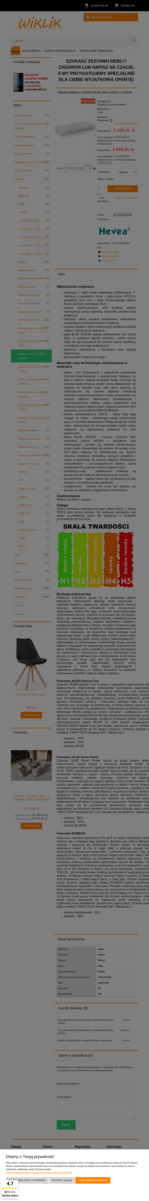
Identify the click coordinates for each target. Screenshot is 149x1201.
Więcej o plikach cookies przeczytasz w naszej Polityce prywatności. (39, 1172)
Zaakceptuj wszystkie (92, 1180)
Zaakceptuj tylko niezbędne (27, 1180)
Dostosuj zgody (62, 1180)
